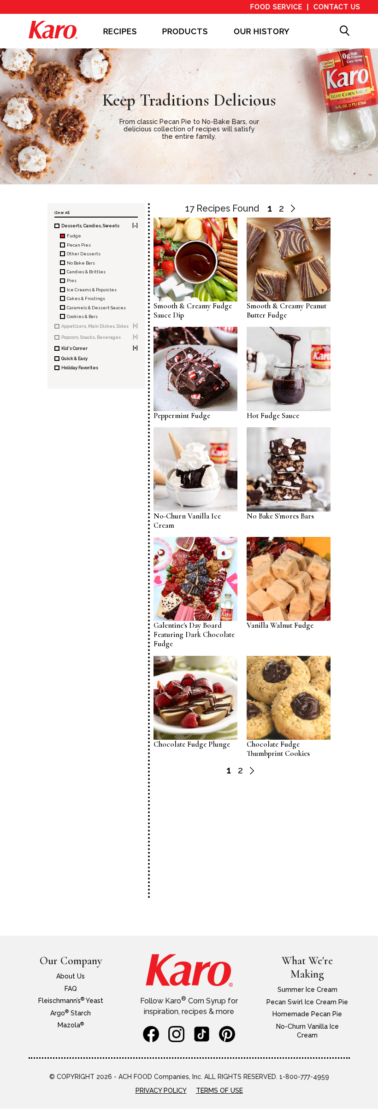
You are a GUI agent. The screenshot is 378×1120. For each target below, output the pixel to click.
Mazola (71, 1025)
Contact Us (336, 7)
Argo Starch (70, 1013)
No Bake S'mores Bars (280, 516)
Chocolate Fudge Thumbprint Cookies (278, 749)
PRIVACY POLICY (161, 1090)
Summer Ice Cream (307, 989)
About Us (70, 976)
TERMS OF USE (219, 1090)
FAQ (71, 988)
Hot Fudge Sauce (273, 415)
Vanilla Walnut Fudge (280, 625)
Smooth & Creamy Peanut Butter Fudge (286, 310)
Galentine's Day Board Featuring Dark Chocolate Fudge (194, 634)
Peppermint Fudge (182, 415)
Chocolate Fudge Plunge (192, 744)
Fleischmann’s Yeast (70, 1000)
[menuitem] (120, 37)
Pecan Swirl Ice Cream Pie (307, 1002)
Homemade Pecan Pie (307, 1014)
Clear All (62, 212)
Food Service (276, 7)
